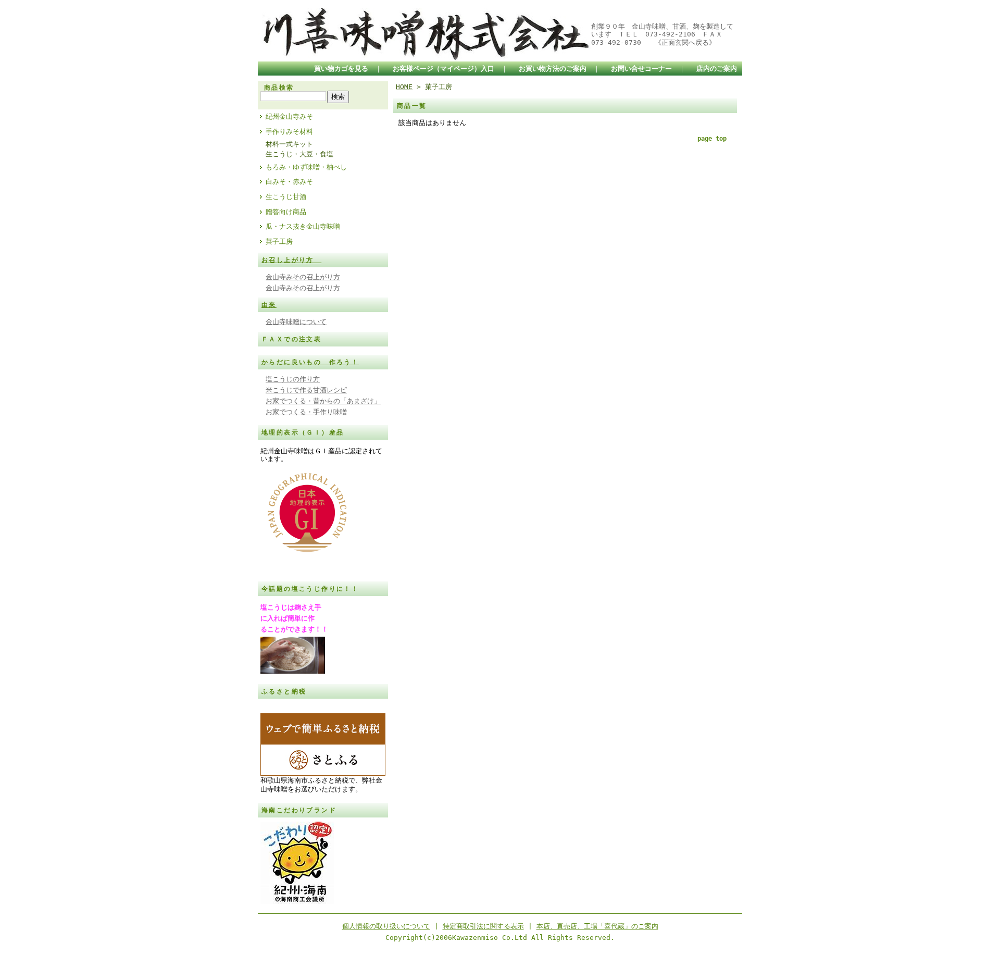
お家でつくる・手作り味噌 (306, 412)
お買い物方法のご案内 (552, 68)
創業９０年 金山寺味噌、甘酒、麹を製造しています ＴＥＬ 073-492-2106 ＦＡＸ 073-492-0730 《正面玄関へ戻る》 (662, 34)
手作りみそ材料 (289, 131)
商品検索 (279, 87)
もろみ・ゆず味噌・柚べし (306, 167)
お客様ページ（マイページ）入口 (443, 68)
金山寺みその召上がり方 (303, 277)
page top (712, 138)
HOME (404, 87)
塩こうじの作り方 (293, 379)
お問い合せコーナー (641, 68)
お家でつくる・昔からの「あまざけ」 (323, 401)
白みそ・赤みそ (289, 181)
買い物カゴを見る (341, 68)
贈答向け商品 (286, 212)
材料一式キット (289, 144)
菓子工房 (279, 241)
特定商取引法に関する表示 (483, 926)
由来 (269, 304)
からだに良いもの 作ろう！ (310, 362)
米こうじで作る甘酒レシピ (306, 390)
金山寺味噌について (296, 322)
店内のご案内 (716, 68)
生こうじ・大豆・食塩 (299, 154)
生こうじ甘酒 (286, 197)
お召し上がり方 (291, 260)
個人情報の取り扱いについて (386, 926)
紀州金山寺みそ (289, 116)
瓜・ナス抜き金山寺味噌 (303, 226)
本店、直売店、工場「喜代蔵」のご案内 (597, 926)
